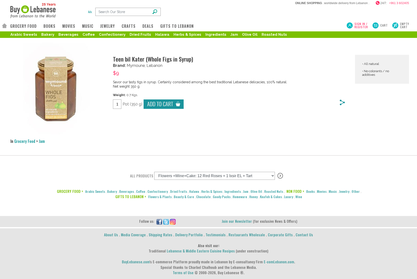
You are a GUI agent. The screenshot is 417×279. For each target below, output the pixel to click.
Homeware (240, 196)
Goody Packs (221, 196)
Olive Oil (249, 34)
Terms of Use (183, 272)
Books (310, 191)
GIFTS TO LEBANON (177, 26)
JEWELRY (107, 26)
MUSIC (87, 26)
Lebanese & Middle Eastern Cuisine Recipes (201, 250)
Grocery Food (24, 141)
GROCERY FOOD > (70, 191)
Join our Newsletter (237, 221)
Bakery (47, 34)
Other (356, 191)
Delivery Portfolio (189, 234)
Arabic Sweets (23, 34)
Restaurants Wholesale (247, 234)
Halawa (162, 34)
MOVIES (68, 26)
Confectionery (112, 34)
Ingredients (215, 34)
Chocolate (203, 196)
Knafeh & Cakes (271, 196)
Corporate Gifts (280, 234)
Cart (384, 25)
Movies (322, 191)
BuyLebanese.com (136, 261)
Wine (298, 196)
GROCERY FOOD (23, 26)
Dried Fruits (140, 34)
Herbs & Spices (187, 34)
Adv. (90, 12)
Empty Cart (404, 25)
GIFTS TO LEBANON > (130, 196)
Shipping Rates (160, 234)
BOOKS (49, 26)
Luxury (288, 196)
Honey (253, 196)
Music (333, 191)
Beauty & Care (184, 196)
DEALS (147, 26)
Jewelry (344, 191)
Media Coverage (133, 234)
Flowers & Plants (160, 196)
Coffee (89, 34)
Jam (234, 34)
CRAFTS (129, 26)
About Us (111, 234)
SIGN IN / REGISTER (361, 25)
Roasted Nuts (274, 34)
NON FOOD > (295, 191)
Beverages (68, 34)
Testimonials (216, 234)
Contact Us (304, 234)
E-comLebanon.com (279, 261)
